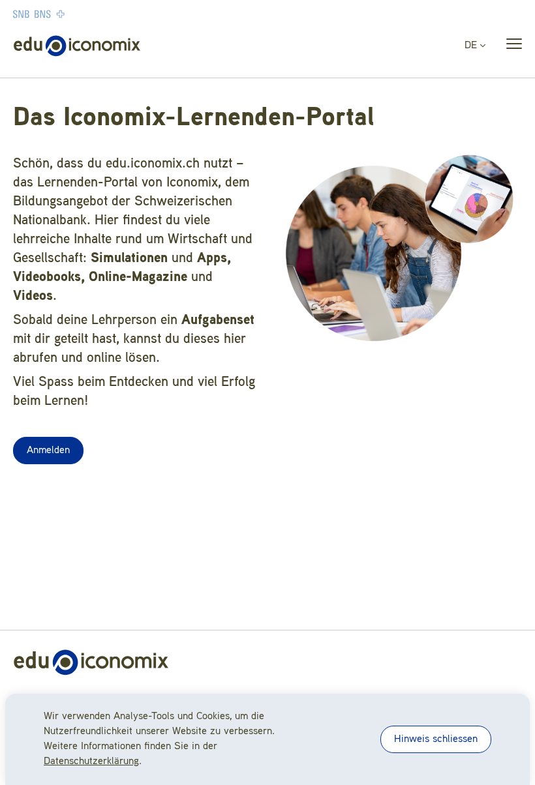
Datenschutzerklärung (91, 761)
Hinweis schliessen (436, 739)
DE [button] (472, 45)
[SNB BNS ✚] (78, 13)
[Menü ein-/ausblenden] (510, 46)
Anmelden (48, 450)
